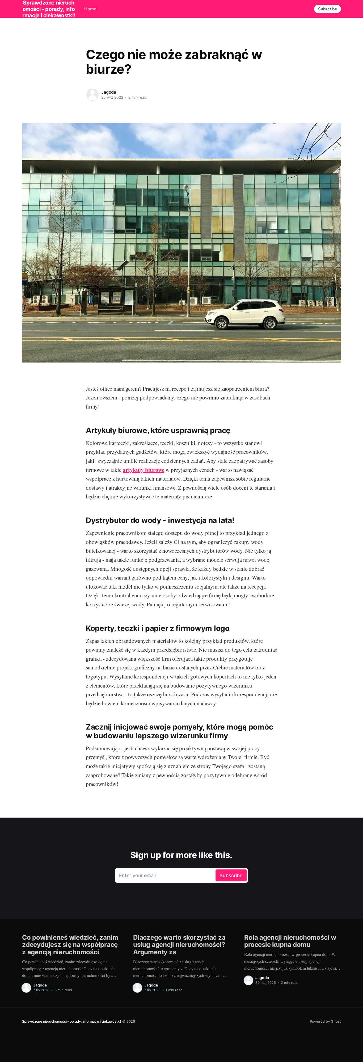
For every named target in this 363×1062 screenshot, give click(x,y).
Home (90, 8)
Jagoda (108, 92)
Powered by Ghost (325, 1021)
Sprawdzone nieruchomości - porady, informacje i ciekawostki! (71, 1021)
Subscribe (327, 8)
